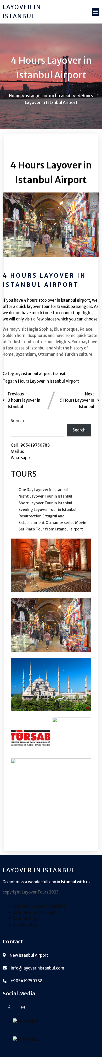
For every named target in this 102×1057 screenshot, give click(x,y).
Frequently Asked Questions (39, 906)
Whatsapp (20, 457)
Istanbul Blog (25, 918)
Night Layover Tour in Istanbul (45, 496)
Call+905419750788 (30, 445)
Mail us (17, 451)
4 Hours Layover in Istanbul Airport (47, 381)
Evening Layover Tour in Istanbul (47, 509)
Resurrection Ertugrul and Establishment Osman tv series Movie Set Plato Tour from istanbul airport (52, 523)
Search (17, 420)
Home (14, 95)
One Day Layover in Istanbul (43, 489)
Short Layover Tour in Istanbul (45, 503)
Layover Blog (25, 924)
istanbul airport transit (48, 95)
